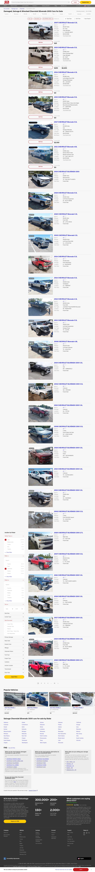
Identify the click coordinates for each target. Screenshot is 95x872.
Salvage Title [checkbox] (10, 626)
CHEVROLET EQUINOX (42, 760)
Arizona (42, 722)
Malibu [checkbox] (9, 592)
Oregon (23, 738)
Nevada (42, 733)
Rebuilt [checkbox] (9, 628)
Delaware (42, 724)
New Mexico (7, 735)
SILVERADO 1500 (47, 18)
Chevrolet (22, 8)
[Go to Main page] (6, 2)
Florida (59, 724)
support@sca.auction (40, 863)
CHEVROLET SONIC (41, 765)
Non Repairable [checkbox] (11, 633)
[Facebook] (87, 833)
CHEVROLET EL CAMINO (12, 765)
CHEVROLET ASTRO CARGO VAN (14, 760)
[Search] (68, 2)
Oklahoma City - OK (71, 769)
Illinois (41, 727)
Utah (59, 740)
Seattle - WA (69, 767)
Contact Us (70, 839)
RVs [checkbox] (8, 546)
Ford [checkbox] (8, 566)
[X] (89, 832)
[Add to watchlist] (51, 23)
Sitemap (39, 866)
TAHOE (71, 14)
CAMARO (89, 14)
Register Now (85, 2)
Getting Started (45, 5)
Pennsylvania (43, 738)
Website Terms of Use (22, 866)
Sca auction (6, 8)
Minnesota (42, 731)
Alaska (23, 722)
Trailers (21, 845)
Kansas (5, 729)
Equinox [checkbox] (9, 588)
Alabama (6, 722)
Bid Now (41, 42)
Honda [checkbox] (9, 571)
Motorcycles (23, 836)
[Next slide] (61, 19)
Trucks (21, 839)
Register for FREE (15, 821)
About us (6, 832)
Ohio (77, 735)
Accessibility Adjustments (13, 858)
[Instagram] (84, 833)
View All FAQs (11, 747)
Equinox (8, 14)
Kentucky (24, 729)
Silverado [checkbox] (9, 590)
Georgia (78, 724)
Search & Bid (14, 5)
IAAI (80, 866)
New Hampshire (62, 733)
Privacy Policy (15, 866)
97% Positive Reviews (72, 802)
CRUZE (36, 14)
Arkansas (60, 722)
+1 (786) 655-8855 (22, 863)
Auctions (35, 5)
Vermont (78, 740)
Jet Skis (21, 847)
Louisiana (42, 729)
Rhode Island (61, 738)
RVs (20, 834)
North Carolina (43, 735)
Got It (81, 869)
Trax (54, 14)
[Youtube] (84, 834)
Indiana (60, 727)
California (78, 722)
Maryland (78, 729)
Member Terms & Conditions (32, 866)
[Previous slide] (28, 19)
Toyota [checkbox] (9, 564)
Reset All (56, 18)
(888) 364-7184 (30, 863)
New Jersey (79, 733)
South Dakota (7, 740)
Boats (21, 843)
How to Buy (70, 832)
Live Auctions (25, 5)
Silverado (17, 14)
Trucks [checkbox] (9, 544)
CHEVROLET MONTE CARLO (13, 758)
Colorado (80, 14)
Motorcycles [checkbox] (10, 542)
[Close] (91, 869)
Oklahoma (6, 738)
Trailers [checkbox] (9, 549)
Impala (63, 14)
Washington (25, 742)
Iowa (77, 727)
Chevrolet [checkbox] (9, 568)
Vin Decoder (70, 843)
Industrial (22, 850)
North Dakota (61, 735)
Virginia (5, 742)
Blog (56, 5)
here (15, 781)
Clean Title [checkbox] (10, 624)
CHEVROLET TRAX (41, 763)
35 (54, 683)
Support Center (32, 790)
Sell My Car (64, 5)
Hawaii (5, 727)
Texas (41, 740)
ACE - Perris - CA (70, 761)
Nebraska (24, 733)
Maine (59, 729)
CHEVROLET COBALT (11, 766)
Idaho (23, 727)
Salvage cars (14, 8)
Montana (6, 733)
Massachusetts (7, 731)
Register (53, 832)
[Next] (58, 683)
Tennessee (24, 740)
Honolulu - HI (69, 763)
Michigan (24, 731)
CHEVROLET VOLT (41, 766)
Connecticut (25, 724)
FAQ (68, 834)
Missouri (78, 731)
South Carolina (79, 738)
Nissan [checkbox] (9, 573)
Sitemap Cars (23, 854)
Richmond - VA (70, 765)
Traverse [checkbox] (9, 597)
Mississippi (60, 731)
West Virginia (43, 742)
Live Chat (69, 836)
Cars (29, 18)
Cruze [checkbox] (8, 595)
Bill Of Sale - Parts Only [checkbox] (13, 631)
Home (5, 5)
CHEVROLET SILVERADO (12, 763)
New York (24, 735)
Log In (75, 2)
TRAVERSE (46, 14)
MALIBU (27, 14)
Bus (20, 841)
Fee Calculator (71, 841)
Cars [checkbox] (8, 539)
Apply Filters (14, 676)
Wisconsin (60, 742)
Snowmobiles (23, 852)
